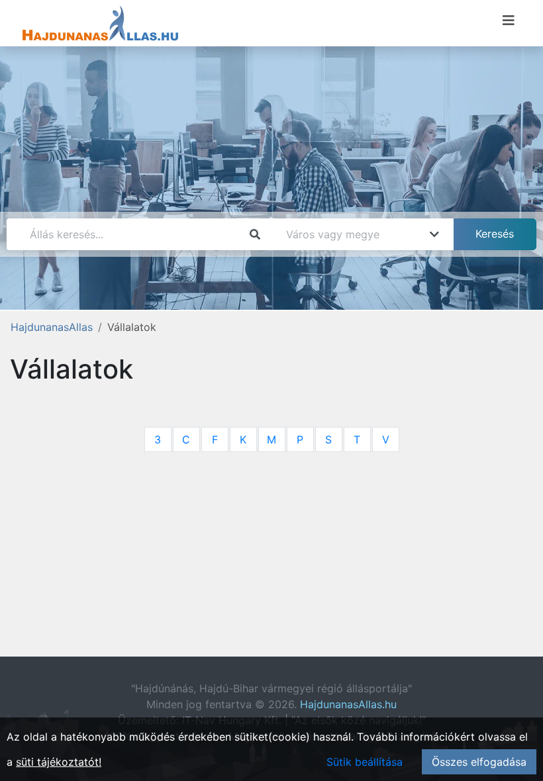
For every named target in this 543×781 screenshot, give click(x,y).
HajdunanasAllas (52, 327)
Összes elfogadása (479, 761)
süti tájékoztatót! (58, 761)
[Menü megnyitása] (508, 20)
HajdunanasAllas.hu (348, 704)
